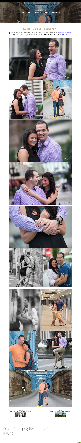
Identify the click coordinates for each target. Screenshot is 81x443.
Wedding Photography (27, 430)
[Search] (79, 3)
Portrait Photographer (27, 429)
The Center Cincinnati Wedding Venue (10, 427)
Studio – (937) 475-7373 (47, 427)
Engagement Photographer (40, 10)
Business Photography (27, 427)
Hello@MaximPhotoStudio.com (49, 429)
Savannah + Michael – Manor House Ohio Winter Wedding (11, 431)
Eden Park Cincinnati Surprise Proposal (10, 435)
